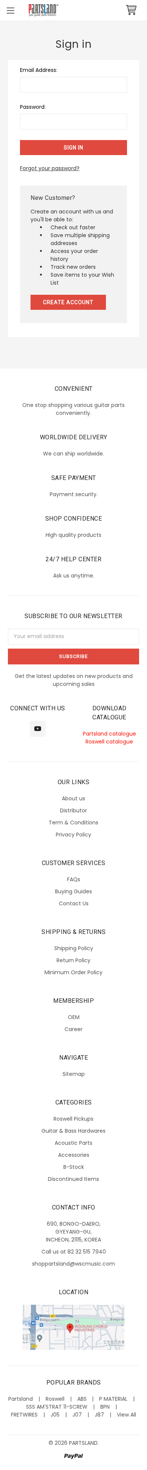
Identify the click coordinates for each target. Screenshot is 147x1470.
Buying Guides (73, 891)
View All (126, 1414)
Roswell (55, 1399)
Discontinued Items (73, 1179)
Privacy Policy (73, 834)
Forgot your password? (50, 168)
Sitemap (74, 1074)
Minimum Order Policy (73, 972)
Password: (33, 107)
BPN (105, 1407)
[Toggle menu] (10, 10)
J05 (55, 1414)
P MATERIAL (113, 1399)
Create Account (68, 302)
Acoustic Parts (73, 1143)
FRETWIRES (24, 1414)
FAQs (73, 879)
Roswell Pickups (73, 1119)
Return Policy (73, 960)
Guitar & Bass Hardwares (73, 1131)
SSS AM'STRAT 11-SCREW (56, 1407)
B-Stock (73, 1167)
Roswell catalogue (109, 741)
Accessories (73, 1155)
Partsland (20, 1399)
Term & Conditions (73, 822)
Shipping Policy (73, 948)
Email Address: (38, 70)
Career (73, 1029)
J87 (99, 1414)
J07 (77, 1414)
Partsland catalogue (109, 733)
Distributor (73, 810)
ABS (82, 1399)
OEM (74, 1017)
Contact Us (74, 903)
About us (73, 798)
